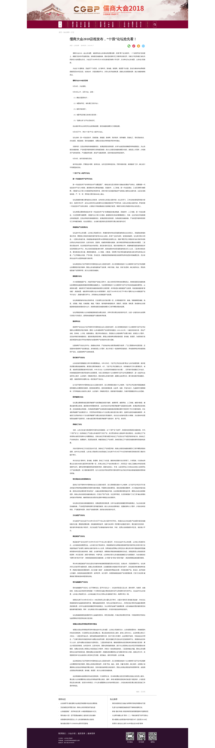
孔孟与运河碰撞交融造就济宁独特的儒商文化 (127, 707)
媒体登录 (91, 733)
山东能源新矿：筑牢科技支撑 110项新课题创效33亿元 (78, 711)
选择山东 (147, 24)
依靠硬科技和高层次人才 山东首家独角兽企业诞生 (77, 719)
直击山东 (95, 24)
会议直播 (85, 24)
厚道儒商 (100, 24)
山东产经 (81, 24)
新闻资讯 (68, 24)
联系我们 (62, 733)
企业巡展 (112, 24)
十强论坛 (128, 24)
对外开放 (136, 24)
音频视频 (89, 24)
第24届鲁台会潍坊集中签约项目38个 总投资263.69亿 (129, 719)
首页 (60, 32)
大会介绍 (124, 24)
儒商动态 (72, 24)
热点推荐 (77, 24)
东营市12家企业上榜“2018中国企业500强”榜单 (127, 723)
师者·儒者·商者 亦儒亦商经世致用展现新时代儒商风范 (130, 711)
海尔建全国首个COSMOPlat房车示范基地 (74, 723)
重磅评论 (132, 24)
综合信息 (119, 24)
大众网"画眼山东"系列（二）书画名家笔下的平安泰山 (130, 715)
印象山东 (104, 24)
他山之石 (140, 24)
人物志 (108, 24)
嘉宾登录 (81, 733)
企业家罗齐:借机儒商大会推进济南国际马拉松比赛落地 (78, 703)
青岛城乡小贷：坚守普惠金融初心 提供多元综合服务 (78, 715)
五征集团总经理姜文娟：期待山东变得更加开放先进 (77, 707)
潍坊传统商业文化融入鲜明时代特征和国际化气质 (128, 703)
